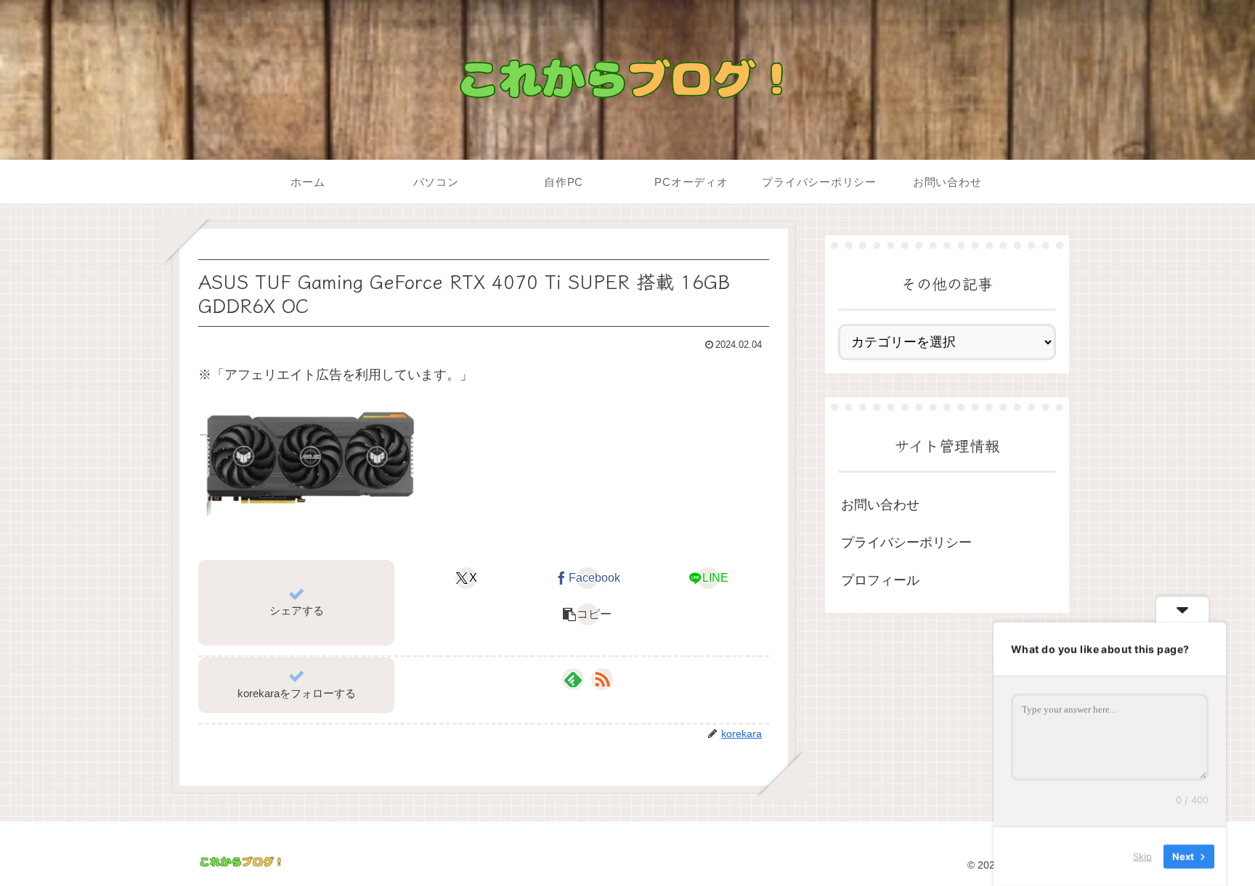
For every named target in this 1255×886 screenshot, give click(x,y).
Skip (1142, 856)
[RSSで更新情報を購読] (602, 679)
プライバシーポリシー (906, 542)
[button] (587, 614)
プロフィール (880, 580)
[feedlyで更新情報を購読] (573, 679)
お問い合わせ (880, 504)
